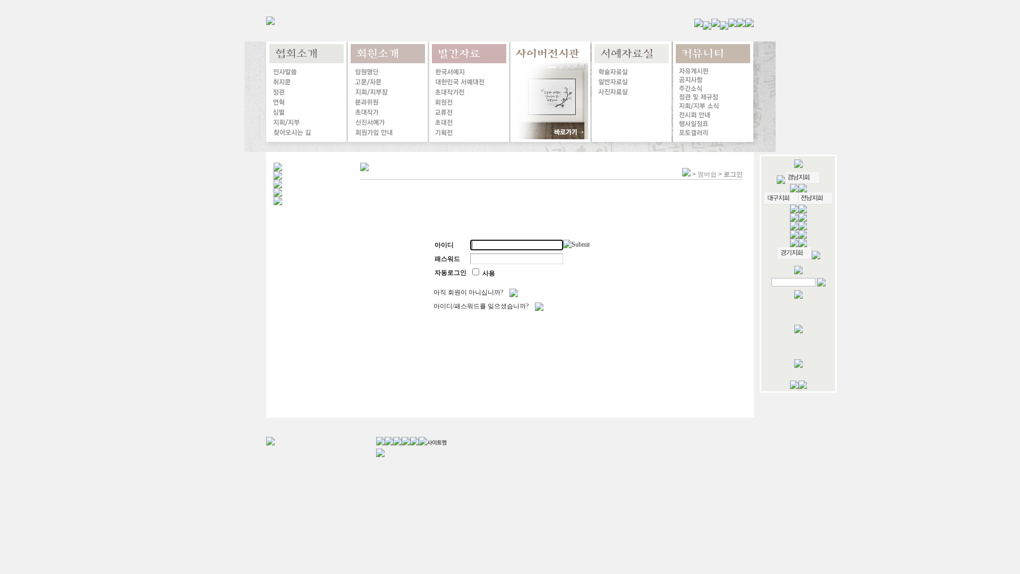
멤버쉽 (707, 174)
